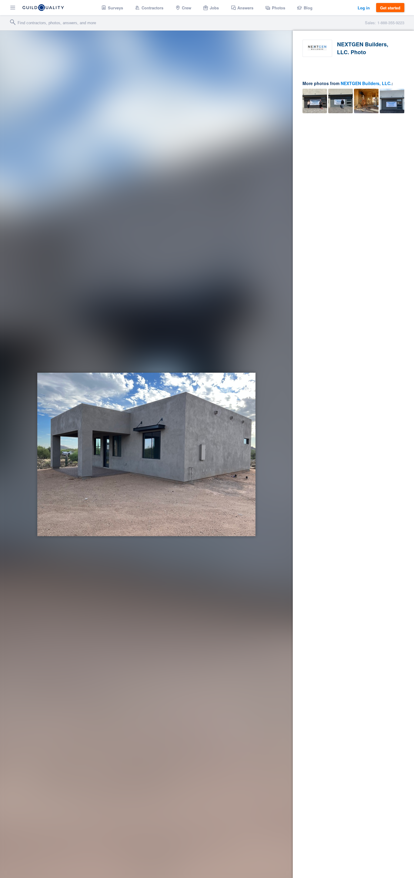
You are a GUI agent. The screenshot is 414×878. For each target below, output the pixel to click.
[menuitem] (112, 7)
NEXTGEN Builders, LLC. (366, 83)
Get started (390, 8)
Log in (364, 8)
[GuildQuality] (43, 7)
